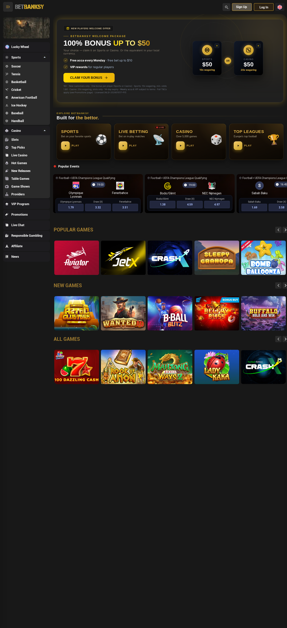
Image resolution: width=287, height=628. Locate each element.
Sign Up (241, 7)
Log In (263, 7)
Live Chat (17, 225)
